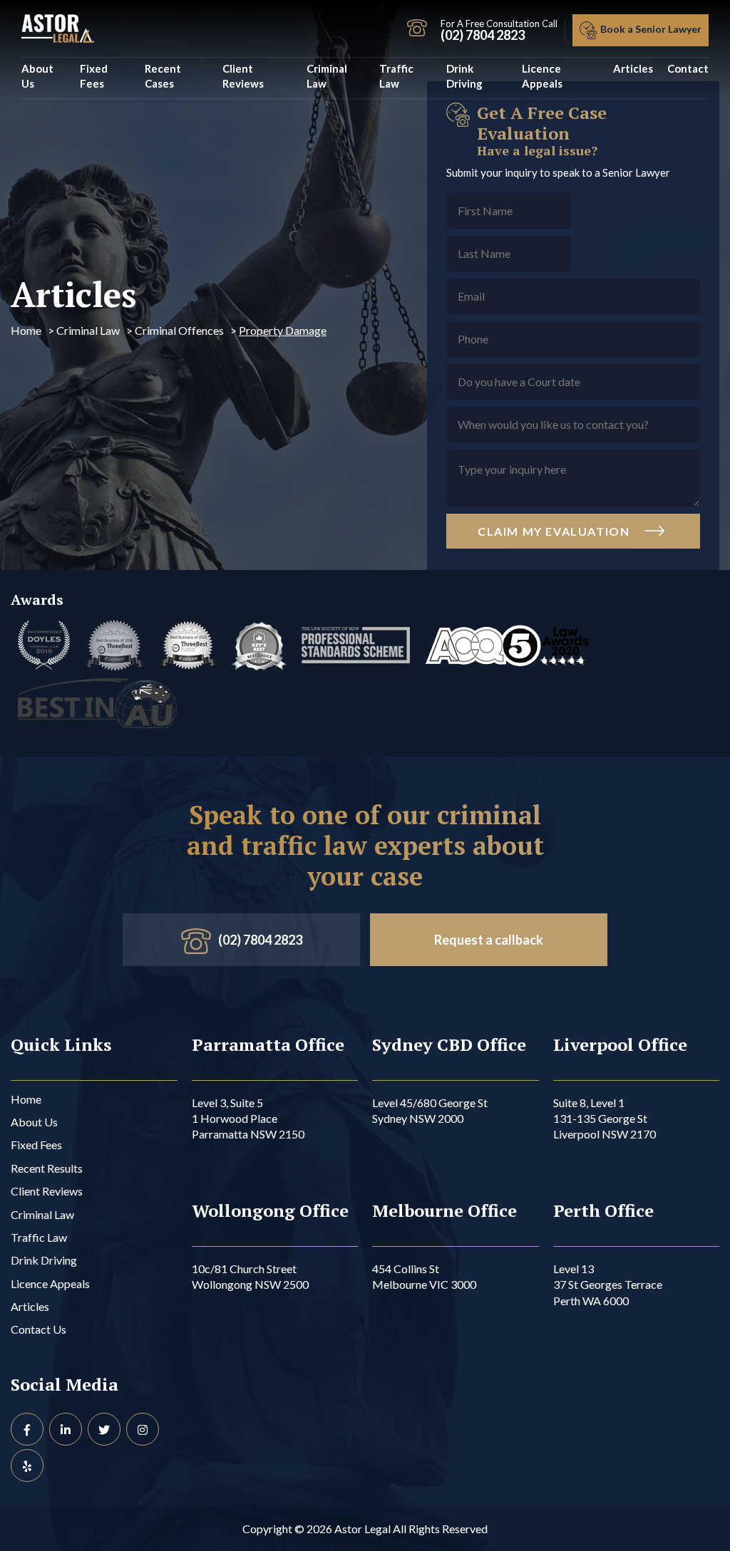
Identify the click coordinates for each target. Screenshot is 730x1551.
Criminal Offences (179, 330)
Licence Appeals (542, 76)
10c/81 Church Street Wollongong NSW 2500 (250, 1276)
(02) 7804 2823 (260, 940)
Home (26, 330)
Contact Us (38, 1329)
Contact (688, 68)
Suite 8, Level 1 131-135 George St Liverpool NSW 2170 (604, 1118)
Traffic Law (396, 76)
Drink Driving (464, 76)
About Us (37, 76)
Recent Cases (163, 76)
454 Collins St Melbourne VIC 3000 (424, 1276)
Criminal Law (327, 76)
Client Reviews (243, 76)
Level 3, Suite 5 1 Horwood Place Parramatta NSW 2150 (248, 1118)
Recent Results (47, 1168)
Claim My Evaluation (555, 531)
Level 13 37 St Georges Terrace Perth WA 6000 (607, 1284)
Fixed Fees (94, 76)
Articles (633, 68)
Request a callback (488, 940)
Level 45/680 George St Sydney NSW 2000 (430, 1110)
